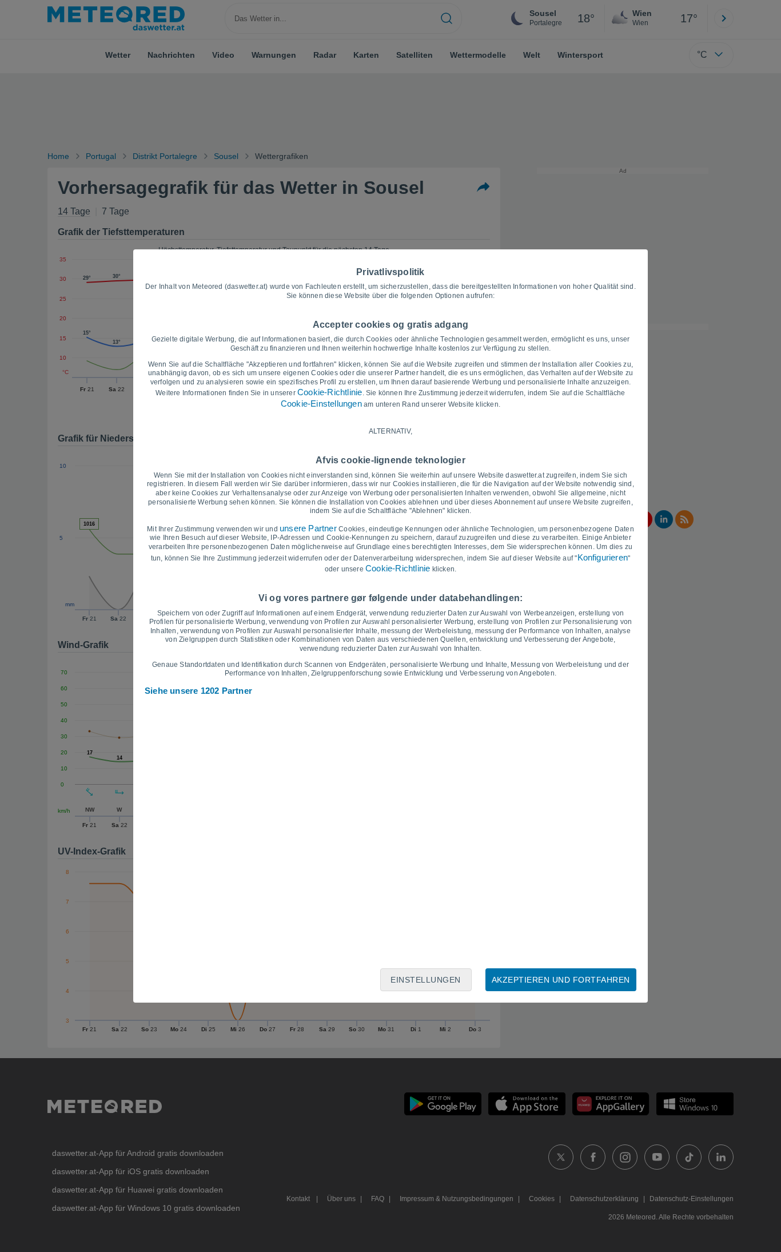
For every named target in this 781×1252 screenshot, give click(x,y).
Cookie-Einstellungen (321, 403)
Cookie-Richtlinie (329, 392)
